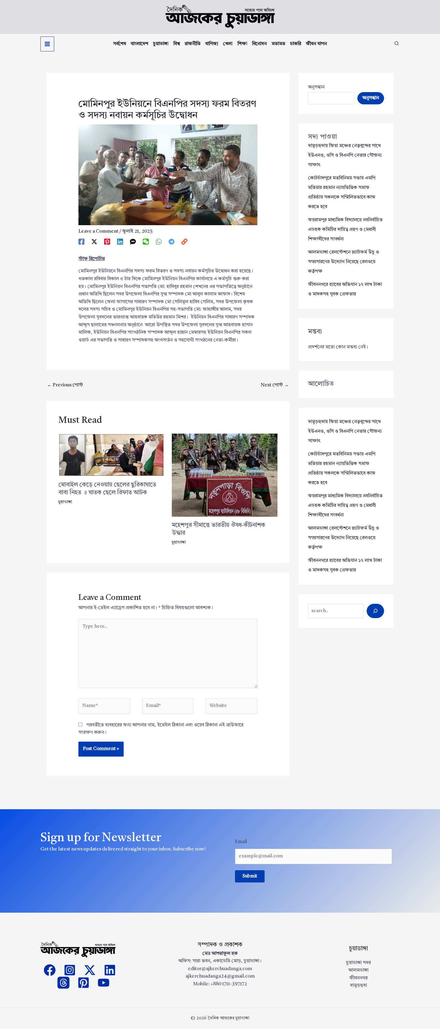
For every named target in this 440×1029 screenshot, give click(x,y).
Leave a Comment (98, 231)
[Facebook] (81, 242)
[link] (184, 242)
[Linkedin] (120, 242)
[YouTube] (103, 982)
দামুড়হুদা (358, 985)
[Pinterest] (107, 242)
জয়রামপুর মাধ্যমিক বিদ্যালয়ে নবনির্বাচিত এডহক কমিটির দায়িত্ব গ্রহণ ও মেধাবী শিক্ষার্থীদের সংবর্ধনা (345, 230)
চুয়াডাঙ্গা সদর (358, 963)
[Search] (375, 611)
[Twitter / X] (94, 242)
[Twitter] (90, 970)
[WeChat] (146, 242)
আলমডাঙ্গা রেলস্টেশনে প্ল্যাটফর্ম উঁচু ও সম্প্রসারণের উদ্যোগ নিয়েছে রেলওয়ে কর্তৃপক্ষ (343, 262)
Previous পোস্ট (65, 385)
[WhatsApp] (159, 242)
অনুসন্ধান (316, 87)
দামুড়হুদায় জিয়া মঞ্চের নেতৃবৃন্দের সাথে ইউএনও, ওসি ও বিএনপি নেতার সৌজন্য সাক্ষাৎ (345, 155)
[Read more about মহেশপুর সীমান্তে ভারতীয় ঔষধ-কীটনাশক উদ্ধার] (225, 475)
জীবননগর (358, 978)
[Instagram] (69, 970)
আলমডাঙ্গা (358, 970)
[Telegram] (172, 242)
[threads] (63, 982)
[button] (397, 44)
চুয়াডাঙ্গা (65, 502)
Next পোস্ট (275, 385)
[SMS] (133, 242)
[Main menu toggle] (47, 43)
